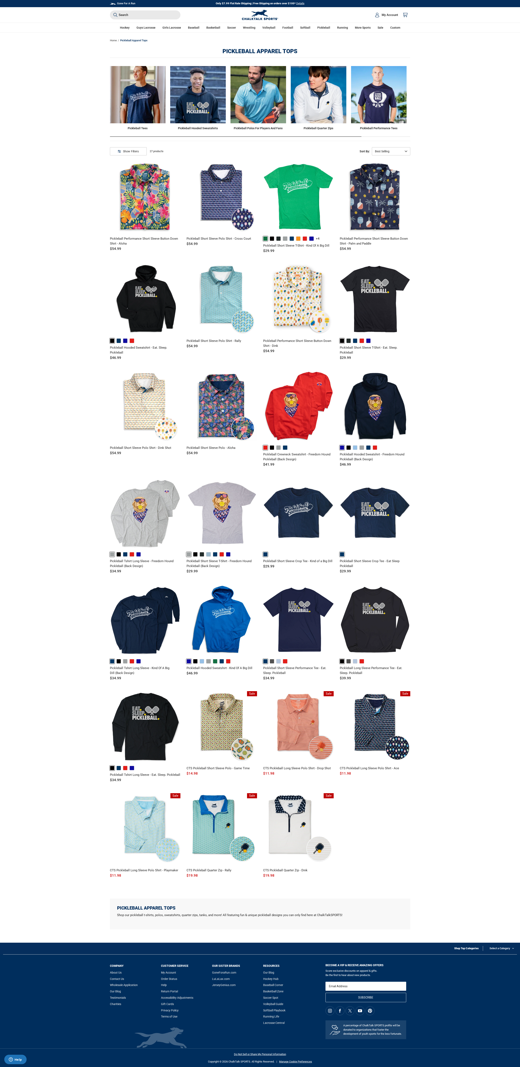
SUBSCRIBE (365, 997)
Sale (380, 27)
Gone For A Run (126, 3)
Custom (395, 27)
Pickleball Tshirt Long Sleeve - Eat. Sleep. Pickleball (145, 775)
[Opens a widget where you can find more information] (15, 1060)
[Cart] (405, 14)
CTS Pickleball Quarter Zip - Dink (285, 870)
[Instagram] (329, 1010)
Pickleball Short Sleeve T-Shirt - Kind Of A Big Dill (296, 245)
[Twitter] (350, 1010)
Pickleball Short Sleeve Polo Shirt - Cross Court (219, 238)
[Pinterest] (370, 1010)
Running (342, 27)
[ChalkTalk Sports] (260, 15)
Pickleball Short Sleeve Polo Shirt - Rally (214, 341)
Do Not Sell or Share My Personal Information (260, 1054)
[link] (265, 238)
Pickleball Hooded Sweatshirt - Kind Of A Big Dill (219, 668)
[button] (124, 28)
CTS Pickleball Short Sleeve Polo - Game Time (218, 768)
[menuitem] (386, 15)
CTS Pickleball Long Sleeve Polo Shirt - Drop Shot (297, 768)
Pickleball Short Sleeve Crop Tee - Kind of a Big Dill (297, 561)
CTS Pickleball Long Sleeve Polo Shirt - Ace (369, 768)
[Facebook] (339, 1010)
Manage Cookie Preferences (295, 1061)
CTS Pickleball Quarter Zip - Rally (209, 870)
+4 (317, 238)
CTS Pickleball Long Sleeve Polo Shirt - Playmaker (144, 870)
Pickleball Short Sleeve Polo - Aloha (211, 448)
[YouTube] (360, 1010)
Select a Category (500, 948)
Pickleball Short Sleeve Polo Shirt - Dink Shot (140, 448)
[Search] (115, 14)
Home (113, 40)
